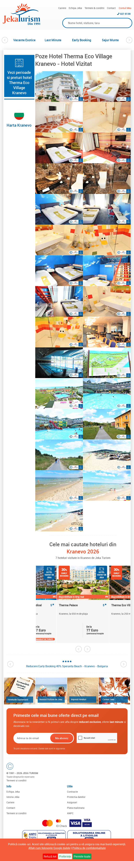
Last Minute (53, 40)
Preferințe (65, 856)
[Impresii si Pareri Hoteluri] (82, 691)
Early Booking (81, 40)
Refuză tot (50, 856)
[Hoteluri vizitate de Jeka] (51, 691)
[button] (59, 86)
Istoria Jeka (12, 797)
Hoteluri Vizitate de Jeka (50, 699)
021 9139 (125, 13)
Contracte (72, 791)
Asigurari (72, 802)
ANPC (70, 813)
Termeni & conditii (94, 8)
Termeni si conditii (16, 780)
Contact (111, 8)
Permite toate (82, 856)
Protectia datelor (76, 797)
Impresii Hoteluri (78, 699)
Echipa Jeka (75, 8)
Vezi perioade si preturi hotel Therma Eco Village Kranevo (19, 82)
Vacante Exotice (24, 40)
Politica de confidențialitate (89, 848)
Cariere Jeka (108, 699)
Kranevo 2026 (83, 551)
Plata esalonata (75, 807)
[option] (24, 40)
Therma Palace (83, 605)
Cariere (62, 8)
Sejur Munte (110, 40)
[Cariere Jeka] (114, 691)
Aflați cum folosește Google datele (49, 848)
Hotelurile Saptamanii (18, 699)
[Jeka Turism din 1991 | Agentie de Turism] (21, 24)
